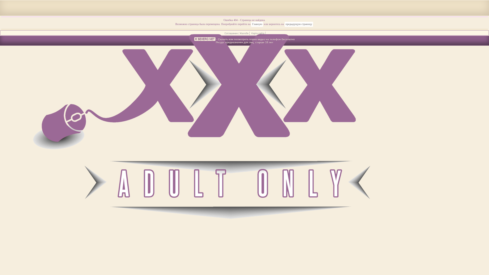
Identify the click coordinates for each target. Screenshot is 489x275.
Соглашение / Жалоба (236, 33)
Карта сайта (257, 33)
